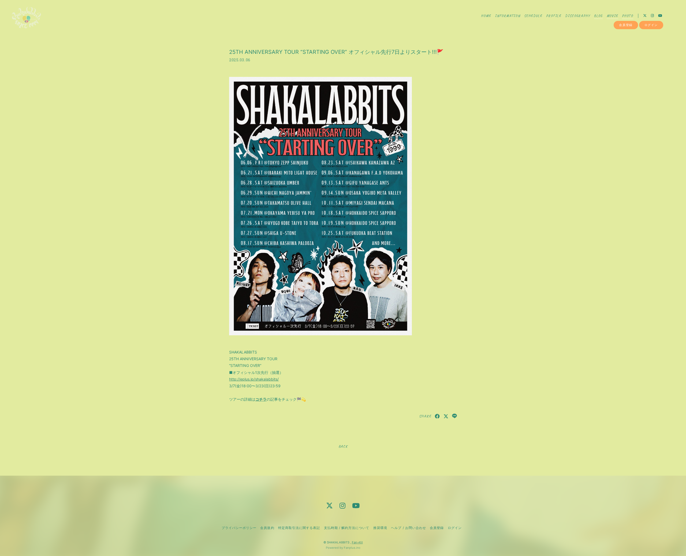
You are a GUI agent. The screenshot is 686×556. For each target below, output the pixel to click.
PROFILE (553, 16)
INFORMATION (507, 16)
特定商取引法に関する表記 (299, 528)
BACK (342, 446)
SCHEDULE (533, 16)
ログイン (651, 25)
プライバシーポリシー (239, 528)
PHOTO (627, 16)
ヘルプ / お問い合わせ (408, 528)
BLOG (598, 16)
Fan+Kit (357, 542)
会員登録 (625, 25)
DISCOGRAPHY (577, 16)
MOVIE (612, 16)
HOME (486, 16)
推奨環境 (380, 528)
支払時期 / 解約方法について (347, 528)
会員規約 (267, 528)
